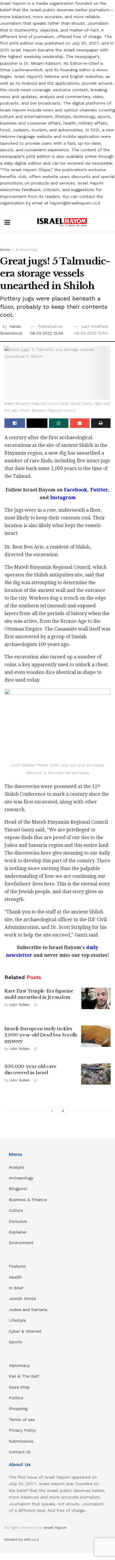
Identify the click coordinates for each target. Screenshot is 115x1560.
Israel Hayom (55, 1528)
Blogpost (18, 1188)
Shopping (18, 1408)
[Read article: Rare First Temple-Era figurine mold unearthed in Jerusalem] (96, 998)
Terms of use (22, 1419)
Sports (15, 1342)
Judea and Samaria (28, 1309)
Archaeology (26, 250)
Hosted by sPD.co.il (21, 1539)
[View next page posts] (63, 1111)
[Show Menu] (7, 222)
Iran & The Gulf (24, 1376)
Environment (21, 1242)
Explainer (18, 1232)
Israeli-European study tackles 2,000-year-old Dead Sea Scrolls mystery (40, 1035)
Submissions (21, 1441)
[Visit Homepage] (62, 223)
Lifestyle (17, 1320)
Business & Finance (28, 1199)
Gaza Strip (19, 1387)
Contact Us (20, 1451)
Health (15, 1277)
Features (17, 1266)
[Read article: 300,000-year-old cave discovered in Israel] (96, 1074)
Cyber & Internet (25, 1331)
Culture (16, 1210)
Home (5, 250)
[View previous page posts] (52, 1111)
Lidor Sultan (19, 1005)
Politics (16, 1397)
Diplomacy (20, 1365)
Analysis (17, 1167)
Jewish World (22, 1298)
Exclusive (18, 1221)
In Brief (16, 1287)
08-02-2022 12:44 (46, 333)
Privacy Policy (22, 1430)
